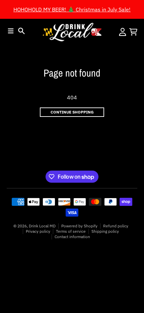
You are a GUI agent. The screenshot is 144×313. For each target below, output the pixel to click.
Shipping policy (105, 231)
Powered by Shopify (79, 225)
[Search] (21, 31)
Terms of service (71, 231)
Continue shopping (72, 112)
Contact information (72, 236)
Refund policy (115, 225)
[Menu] (11, 31)
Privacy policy (38, 231)
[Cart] (133, 32)
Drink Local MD (42, 225)
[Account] (123, 32)
